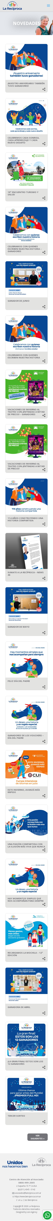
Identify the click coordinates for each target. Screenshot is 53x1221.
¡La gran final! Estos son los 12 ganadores (25, 1062)
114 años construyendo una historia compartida (25, 519)
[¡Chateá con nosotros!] (47, 1215)
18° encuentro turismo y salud (23, 193)
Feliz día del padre (19, 680)
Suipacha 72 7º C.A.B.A (27, 1185)
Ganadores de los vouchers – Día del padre (26, 736)
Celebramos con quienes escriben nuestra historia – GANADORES (25, 249)
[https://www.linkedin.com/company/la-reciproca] (21, 1200)
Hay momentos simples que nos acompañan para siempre (26, 899)
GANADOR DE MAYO (18, 626)
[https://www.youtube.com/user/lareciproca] (26, 1200)
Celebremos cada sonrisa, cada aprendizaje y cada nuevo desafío (23, 140)
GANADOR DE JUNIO (18, 300)
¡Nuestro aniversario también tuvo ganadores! (26, 84)
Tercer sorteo (16, 1115)
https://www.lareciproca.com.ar (27, 1196)
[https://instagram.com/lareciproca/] (24, 1200)
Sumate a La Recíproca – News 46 (26, 573)
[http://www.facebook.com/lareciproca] (17, 1200)
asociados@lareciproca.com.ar (28, 1193)
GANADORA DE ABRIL (19, 1007)
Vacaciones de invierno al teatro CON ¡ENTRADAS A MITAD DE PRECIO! (26, 466)
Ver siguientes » (37, 1137)
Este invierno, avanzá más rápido (24, 791)
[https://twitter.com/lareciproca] (19, 1200)
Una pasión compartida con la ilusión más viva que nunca (26, 845)
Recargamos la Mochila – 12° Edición (25, 954)
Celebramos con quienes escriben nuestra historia (24, 356)
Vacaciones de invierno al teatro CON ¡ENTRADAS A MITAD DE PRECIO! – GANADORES (26, 412)
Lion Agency (32, 1212)
